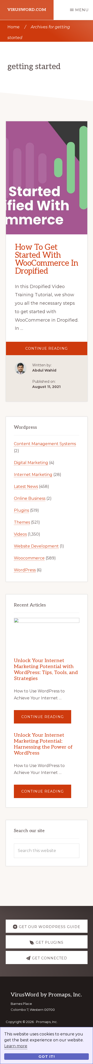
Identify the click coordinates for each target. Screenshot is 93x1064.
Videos (20, 534)
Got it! (46, 1056)
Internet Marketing (33, 474)
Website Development (36, 546)
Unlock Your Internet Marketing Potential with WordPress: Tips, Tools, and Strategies (46, 669)
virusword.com (26, 9)
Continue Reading (56, 350)
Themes (22, 522)
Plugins (21, 510)
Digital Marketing (31, 462)
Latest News (26, 486)
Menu (82, 9)
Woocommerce (29, 558)
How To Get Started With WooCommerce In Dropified (46, 259)
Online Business (29, 498)
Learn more (15, 1046)
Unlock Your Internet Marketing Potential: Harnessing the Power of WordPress (43, 744)
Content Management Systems (45, 443)
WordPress (25, 570)
